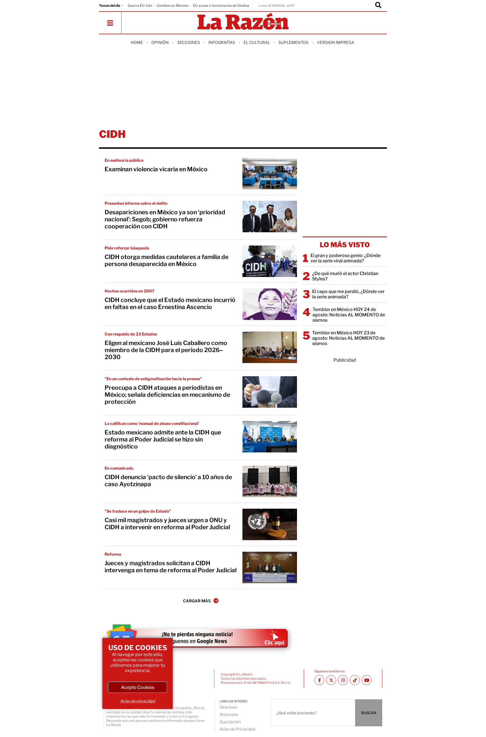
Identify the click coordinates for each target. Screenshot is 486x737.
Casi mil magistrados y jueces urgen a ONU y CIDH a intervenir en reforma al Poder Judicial (167, 524)
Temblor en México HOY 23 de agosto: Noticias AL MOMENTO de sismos (348, 338)
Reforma (113, 554)
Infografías (221, 42)
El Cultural (257, 42)
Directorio (228, 707)
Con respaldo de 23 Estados (131, 334)
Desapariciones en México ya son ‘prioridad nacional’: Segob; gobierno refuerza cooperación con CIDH (165, 219)
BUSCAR (368, 713)
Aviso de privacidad (137, 700)
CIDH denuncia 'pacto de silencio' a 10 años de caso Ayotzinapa (168, 481)
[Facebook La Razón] (319, 680)
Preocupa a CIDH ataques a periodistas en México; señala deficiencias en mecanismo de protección (167, 394)
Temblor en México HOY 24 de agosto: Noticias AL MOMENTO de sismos (348, 315)
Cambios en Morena (172, 5)
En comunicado (119, 468)
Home (137, 42)
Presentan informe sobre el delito (136, 203)
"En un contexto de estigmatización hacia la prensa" (153, 378)
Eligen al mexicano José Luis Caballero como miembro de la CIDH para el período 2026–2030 (166, 349)
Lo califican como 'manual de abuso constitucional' (152, 423)
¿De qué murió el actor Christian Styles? (345, 276)
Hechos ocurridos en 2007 (129, 291)
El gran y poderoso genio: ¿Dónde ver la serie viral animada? (345, 258)
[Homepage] (243, 22)
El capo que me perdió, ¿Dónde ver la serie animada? (348, 294)
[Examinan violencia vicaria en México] (269, 173)
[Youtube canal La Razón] (367, 680)
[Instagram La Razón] (343, 680)
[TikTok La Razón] (355, 680)
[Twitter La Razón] (331, 680)
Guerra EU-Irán (140, 5)
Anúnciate (229, 714)
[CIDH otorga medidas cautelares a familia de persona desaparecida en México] (269, 261)
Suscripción (230, 721)
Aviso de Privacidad (237, 729)
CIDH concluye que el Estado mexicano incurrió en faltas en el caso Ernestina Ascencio (170, 303)
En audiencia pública (124, 160)
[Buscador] (378, 5)
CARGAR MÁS (197, 600)
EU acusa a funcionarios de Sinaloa (221, 5)
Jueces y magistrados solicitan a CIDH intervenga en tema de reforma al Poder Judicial (171, 567)
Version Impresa (335, 42)
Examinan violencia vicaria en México (156, 169)
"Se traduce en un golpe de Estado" (138, 511)
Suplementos (293, 42)
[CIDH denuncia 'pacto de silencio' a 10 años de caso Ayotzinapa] (269, 481)
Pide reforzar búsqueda (127, 247)
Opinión (160, 42)
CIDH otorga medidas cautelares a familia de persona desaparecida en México (166, 260)
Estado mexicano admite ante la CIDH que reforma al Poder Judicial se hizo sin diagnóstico (163, 439)
